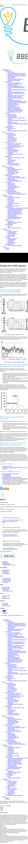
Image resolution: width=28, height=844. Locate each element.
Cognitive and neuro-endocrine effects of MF (17, 651)
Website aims (5, 562)
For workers (5, 604)
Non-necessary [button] (3, 833)
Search (2, 6)
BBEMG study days (12, 773)
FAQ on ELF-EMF (7, 580)
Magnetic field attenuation (13, 713)
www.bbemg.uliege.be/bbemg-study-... (11, 535)
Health (4, 715)
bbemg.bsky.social (4, 502)
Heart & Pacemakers (12, 738)
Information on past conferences (14, 772)
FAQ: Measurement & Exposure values (11, 473)
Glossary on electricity (12, 691)
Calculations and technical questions (15, 704)
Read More (8, 805)
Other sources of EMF (12, 701)
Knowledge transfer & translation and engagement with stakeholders (15, 630)
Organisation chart (11, 678)
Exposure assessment (12, 765)
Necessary (4, 826)
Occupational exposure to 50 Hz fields (16, 695)
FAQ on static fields (7, 476)
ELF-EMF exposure (7, 579)
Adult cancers (10, 739)
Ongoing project (8, 621)
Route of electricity (12, 690)
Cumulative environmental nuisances (15, 636)
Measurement (10, 702)
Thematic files (5, 582)
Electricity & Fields (7, 578)
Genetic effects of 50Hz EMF (14, 657)
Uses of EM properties (12, 688)
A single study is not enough (13, 755)
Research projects (6, 570)
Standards (5, 779)
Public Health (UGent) (12, 665)
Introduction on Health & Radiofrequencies (17, 743)
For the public (5, 603)
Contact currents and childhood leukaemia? (17, 727)
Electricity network (6, 481)
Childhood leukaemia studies (14, 768)
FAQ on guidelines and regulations (15, 795)
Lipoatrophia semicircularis (13, 654)
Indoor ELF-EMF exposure (13, 694)
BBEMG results (6, 588)
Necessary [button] (2, 825)
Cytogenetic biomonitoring (13, 753)
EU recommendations (12, 783)
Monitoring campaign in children (14, 646)
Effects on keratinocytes (13, 729)
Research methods (6, 595)
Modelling (10, 754)
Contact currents (11, 711)
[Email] (6, 489)
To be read (10, 775)
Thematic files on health (7, 590)
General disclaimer (6, 563)
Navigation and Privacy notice (9, 564)
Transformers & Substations (13, 700)
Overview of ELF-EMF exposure (15, 693)
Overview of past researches (13, 632)
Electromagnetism (11, 687)
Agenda (4, 597)
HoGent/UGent (11, 676)
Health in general (11, 733)
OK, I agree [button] (2, 805)
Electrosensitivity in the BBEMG (14, 731)
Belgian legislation (11, 786)
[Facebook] (1, 489)
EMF (4, 681)
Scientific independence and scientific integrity (17, 680)
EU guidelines (11, 790)
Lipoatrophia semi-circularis (13, 726)
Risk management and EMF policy (15, 767)
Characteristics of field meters (14, 714)
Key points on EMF (12, 684)
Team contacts (5, 572)
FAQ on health (6, 589)
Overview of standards (12, 781)
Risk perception (11, 628)
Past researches (6, 571)
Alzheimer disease (11, 656)
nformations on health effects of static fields (12, 477)
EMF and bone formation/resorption (15, 659)
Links (9, 776)
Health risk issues (11, 718)
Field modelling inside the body (14, 650)
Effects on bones (11, 728)
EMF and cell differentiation (13, 658)
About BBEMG (6, 619)
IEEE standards (11, 784)
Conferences (10, 770)
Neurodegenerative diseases (13, 721)
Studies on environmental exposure (15, 763)
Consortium (7, 663)
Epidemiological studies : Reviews (15, 760)
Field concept (10, 686)
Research (4, 745)
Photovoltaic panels (12, 710)
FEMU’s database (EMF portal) (14, 777)
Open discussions (11, 724)
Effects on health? (6, 587)
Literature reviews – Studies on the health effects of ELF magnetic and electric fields (18, 758)
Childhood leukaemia (12, 720)
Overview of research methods (14, 747)
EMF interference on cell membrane (15, 660)
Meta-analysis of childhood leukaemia (15, 642)
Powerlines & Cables (12, 699)
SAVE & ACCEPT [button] (4, 842)
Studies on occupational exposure (15, 762)
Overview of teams (12, 664)
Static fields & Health (12, 741)
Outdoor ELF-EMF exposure (14, 697)
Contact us (5, 561)
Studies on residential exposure (14, 761)
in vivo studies (11, 750)
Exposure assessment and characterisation (16, 623)
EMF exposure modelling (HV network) (16, 645)
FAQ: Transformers (7, 474)
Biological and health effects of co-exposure (17, 624)
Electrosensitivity (11, 734)
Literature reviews (9, 756)
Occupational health (12, 735)
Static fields (10, 705)
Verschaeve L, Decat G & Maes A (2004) (15, 362)
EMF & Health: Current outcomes (15, 719)
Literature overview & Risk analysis (15, 633)
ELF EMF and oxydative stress (14, 661)
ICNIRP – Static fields (7, 466)
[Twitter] (3, 489)
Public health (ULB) (12, 666)
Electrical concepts (6, 478)
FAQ (4, 461)
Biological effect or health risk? (14, 742)
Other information (6, 598)
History (9, 679)
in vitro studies (11, 752)
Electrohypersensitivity (12, 635)
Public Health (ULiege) (12, 672)
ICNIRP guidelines (12, 782)
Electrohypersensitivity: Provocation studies (17, 652)
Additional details (6, 573)
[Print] (8, 489)
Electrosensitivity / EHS (13, 722)
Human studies (11, 749)
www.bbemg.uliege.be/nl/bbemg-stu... (10, 549)
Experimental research (12, 766)
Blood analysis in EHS (12, 653)
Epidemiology (11, 748)
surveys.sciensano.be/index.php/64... (10, 521)
